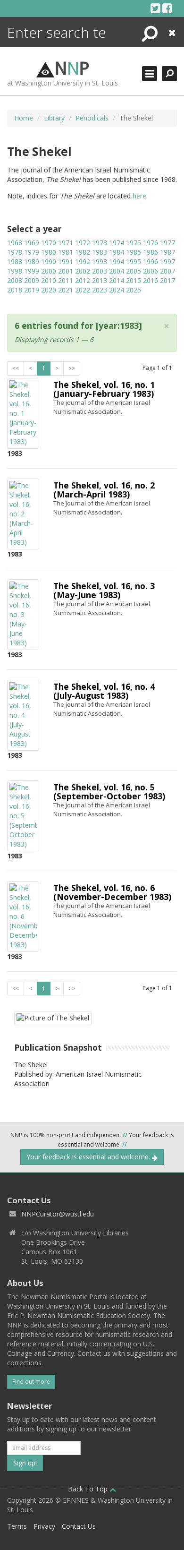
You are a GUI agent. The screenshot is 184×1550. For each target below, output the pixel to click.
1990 (48, 261)
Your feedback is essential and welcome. (89, 1156)
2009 (31, 280)
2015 (133, 280)
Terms (17, 1526)
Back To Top (88, 1488)
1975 (133, 242)
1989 (31, 261)
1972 (82, 242)
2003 (99, 270)
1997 (167, 261)
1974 (116, 242)
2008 (14, 280)
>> (71, 368)
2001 (65, 270)
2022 (82, 289)
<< (15, 368)
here (139, 195)
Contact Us (79, 1526)
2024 (116, 289)
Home (23, 117)
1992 (82, 261)
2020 (48, 289)
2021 (65, 289)
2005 (133, 270)
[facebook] (167, 8)
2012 (82, 280)
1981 (65, 252)
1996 (150, 261)
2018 (14, 289)
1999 (31, 270)
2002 (82, 270)
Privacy (44, 1526)
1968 (14, 242)
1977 (167, 242)
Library (54, 117)
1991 (65, 261)
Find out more (31, 1382)
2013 (99, 280)
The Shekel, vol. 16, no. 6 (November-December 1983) (112, 892)
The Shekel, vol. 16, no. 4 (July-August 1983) (104, 691)
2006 (150, 270)
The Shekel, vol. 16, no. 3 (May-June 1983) (104, 590)
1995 (133, 261)
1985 (133, 252)
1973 (99, 242)
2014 (116, 280)
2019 (31, 289)
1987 (167, 252)
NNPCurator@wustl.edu (57, 1213)
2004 (116, 270)
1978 (14, 252)
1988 (14, 261)
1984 (116, 252)
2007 (167, 270)
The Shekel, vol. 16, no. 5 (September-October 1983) (109, 791)
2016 (150, 280)
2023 (99, 289)
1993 (99, 261)
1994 (116, 261)
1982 (82, 252)
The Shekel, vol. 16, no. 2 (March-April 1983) (104, 490)
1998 (14, 270)
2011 (65, 280)
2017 (167, 280)
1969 (31, 242)
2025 (133, 289)
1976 (150, 242)
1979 (31, 252)
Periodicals (92, 117)
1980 (48, 252)
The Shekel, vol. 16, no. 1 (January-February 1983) (104, 389)
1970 (48, 242)
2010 (48, 280)
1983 (99, 252)
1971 (65, 242)
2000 (48, 270)
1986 (150, 252)
